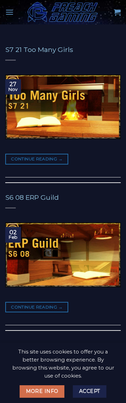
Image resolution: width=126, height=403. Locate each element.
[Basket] (117, 12)
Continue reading (37, 158)
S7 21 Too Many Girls (39, 49)
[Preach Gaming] (63, 12)
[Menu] (9, 12)
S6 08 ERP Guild (32, 197)
